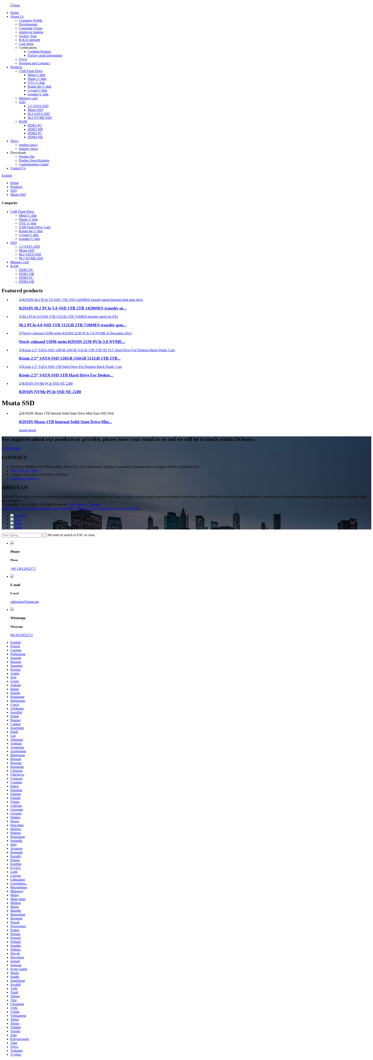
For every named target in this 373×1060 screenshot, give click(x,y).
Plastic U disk (37, 79)
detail (32, 430)
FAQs (23, 59)
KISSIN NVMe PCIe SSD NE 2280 (50, 391)
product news (28, 145)
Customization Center (34, 164)
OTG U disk (36, 82)
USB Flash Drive (31, 71)
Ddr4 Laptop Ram (110, 508)
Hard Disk (132, 508)
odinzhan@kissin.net (24, 602)
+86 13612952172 (23, 569)
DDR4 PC (35, 133)
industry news (28, 149)
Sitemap (94, 504)
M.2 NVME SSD (40, 117)
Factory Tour (28, 36)
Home (14, 12)
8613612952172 (21, 635)
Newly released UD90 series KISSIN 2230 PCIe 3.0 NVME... (72, 341)
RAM (23, 121)
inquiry (24, 430)
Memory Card (86, 508)
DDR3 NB (35, 129)
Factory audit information (45, 55)
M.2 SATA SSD (39, 114)
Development (28, 24)
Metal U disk (36, 75)
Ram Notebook (41, 508)
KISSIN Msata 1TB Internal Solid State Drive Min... (65, 422)
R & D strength (29, 40)
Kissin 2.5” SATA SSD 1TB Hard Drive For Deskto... (66, 375)
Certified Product (39, 51)
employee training (31, 32)
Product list (26, 156)
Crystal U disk (37, 90)
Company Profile (30, 20)
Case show (26, 44)
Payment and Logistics (34, 63)
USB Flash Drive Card (34, 227)
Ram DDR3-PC (64, 508)
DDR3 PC (35, 125)
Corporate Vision (30, 28)
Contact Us (18, 168)
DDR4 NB (35, 137)
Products (16, 67)
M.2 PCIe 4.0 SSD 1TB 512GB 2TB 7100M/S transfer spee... (72, 325)
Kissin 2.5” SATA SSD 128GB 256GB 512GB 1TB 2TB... (70, 358)
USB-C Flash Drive (15, 508)
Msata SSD (35, 110)
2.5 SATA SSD (38, 106)
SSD (22, 102)
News (14, 141)
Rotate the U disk (39, 86)
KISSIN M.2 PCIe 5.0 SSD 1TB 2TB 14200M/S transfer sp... (72, 308)
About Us (17, 16)
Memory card (28, 98)
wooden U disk (38, 94)
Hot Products (77, 504)
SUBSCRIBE (11, 448)
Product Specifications (34, 160)
